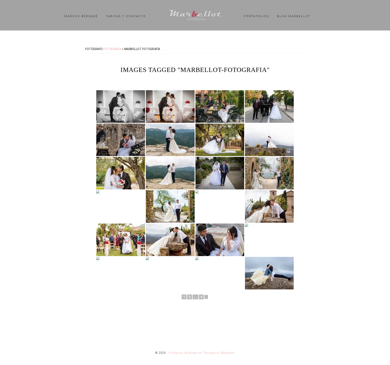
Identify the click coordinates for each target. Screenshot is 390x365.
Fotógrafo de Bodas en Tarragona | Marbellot (195, 15)
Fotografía (112, 49)
